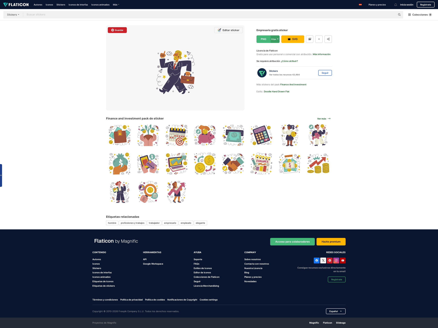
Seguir (197, 281)
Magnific (314, 322)
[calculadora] (261, 135)
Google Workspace (153, 263)
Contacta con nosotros (256, 263)
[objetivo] (176, 135)
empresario (170, 223)
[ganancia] (318, 163)
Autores (38, 4)
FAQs (196, 263)
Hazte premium (331, 241)
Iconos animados (100, 4)
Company (250, 252)
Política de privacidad (131, 299)
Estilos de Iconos (203, 268)
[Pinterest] (330, 260)
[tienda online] (148, 163)
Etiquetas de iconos (102, 281)
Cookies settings (209, 299)
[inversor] (176, 191)
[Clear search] (392, 14)
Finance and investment (293, 84)
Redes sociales (336, 252)
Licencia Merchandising (206, 285)
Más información (322, 54)
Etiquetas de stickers (103, 285)
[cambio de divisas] (204, 163)
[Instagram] (336, 260)
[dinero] (233, 135)
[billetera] (119, 135)
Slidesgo (341, 322)
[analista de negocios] (119, 191)
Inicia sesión (406, 4)
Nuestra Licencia (253, 268)
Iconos (49, 4)
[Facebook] (317, 260)
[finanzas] (261, 163)
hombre (112, 223)
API (145, 259)
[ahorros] (318, 135)
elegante (200, 223)
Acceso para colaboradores (292, 241)
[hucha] (204, 135)
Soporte (198, 259)
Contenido (99, 252)
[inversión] (148, 191)
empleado (186, 223)
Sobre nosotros (252, 259)
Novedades (250, 281)
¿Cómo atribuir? (289, 61)
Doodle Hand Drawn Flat (276, 91)
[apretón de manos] (233, 163)
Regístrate (425, 4)
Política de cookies (155, 299)
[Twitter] (323, 260)
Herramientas (152, 252)
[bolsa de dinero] (119, 163)
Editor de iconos (202, 272)
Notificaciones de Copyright (182, 299)
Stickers (60, 4)
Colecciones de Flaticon (207, 277)
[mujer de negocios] (290, 135)
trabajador (154, 223)
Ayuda (197, 252)
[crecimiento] (148, 135)
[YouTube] (343, 260)
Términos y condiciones (105, 299)
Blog (246, 272)
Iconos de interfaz (78, 4)
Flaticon (327, 322)
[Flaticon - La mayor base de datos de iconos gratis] (16, 4)
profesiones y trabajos (132, 223)
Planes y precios (377, 4)
